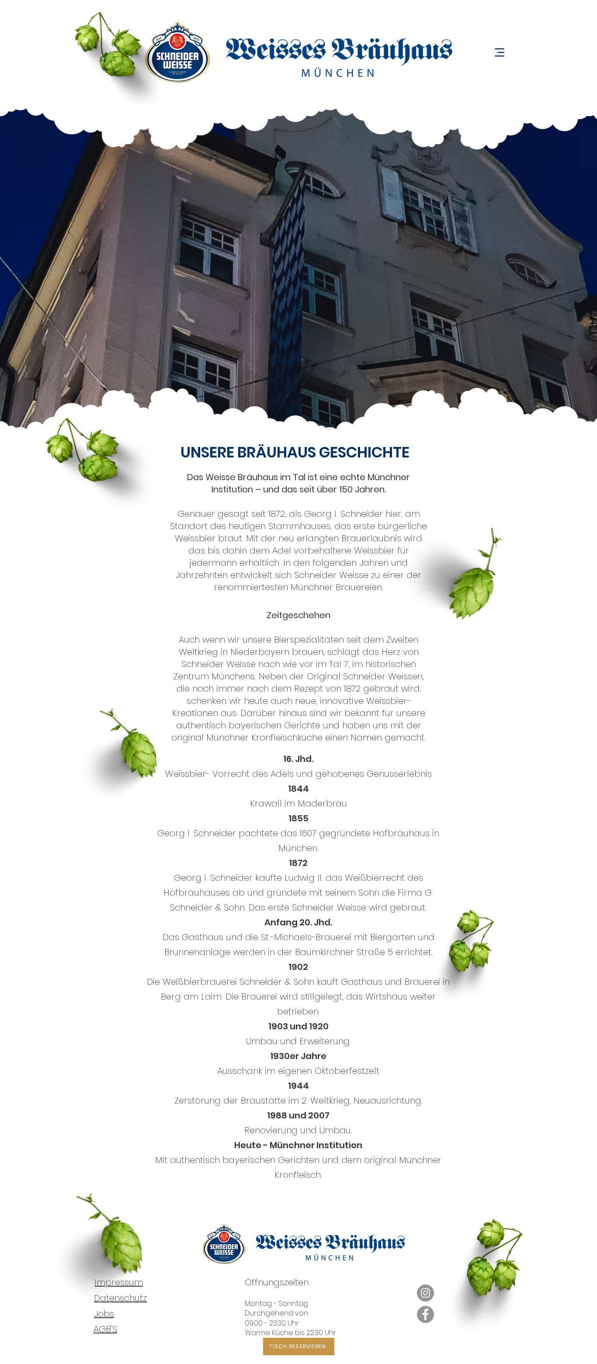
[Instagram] (425, 1293)
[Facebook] (425, 1314)
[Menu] (499, 52)
